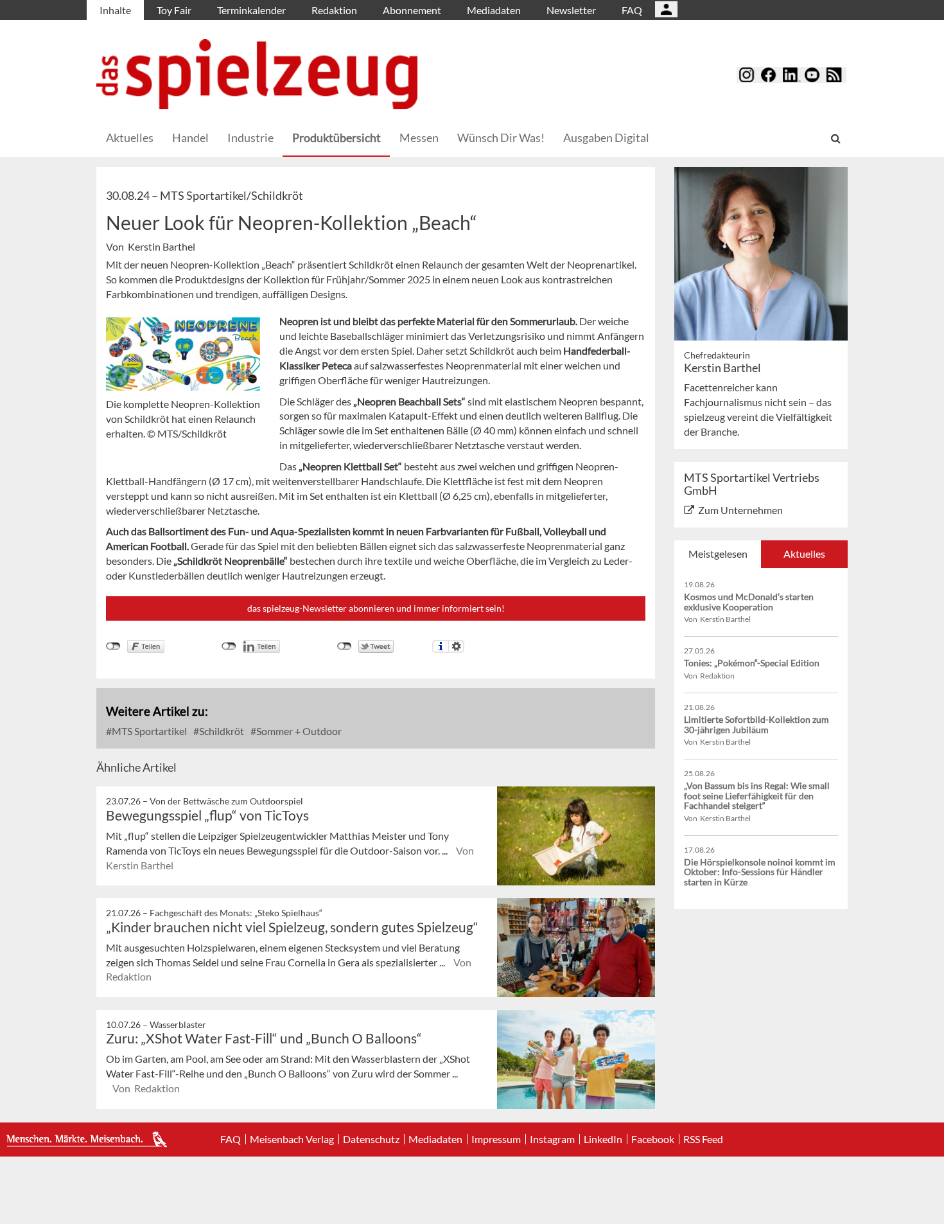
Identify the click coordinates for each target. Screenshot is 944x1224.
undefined (229, 646)
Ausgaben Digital (606, 137)
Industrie (250, 137)
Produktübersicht (336, 137)
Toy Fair (174, 10)
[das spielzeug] (256, 74)
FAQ (632, 10)
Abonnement (412, 10)
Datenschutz (371, 1139)
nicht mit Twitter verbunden (344, 646)
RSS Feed (703, 1139)
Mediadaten (494, 10)
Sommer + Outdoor (298, 731)
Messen (419, 137)
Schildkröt (220, 731)
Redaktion (334, 10)
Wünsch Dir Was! (501, 137)
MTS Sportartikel (148, 731)
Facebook (652, 1139)
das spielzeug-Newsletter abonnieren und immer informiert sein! (376, 608)
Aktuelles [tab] (804, 553)
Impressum (496, 1139)
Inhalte (115, 10)
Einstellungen (456, 646)
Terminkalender (251, 10)
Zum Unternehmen (740, 510)
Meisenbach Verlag (292, 1139)
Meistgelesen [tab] (717, 553)
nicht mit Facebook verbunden (113, 646)
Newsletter (571, 10)
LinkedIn (603, 1139)
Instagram (552, 1139)
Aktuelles (129, 137)
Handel (190, 137)
